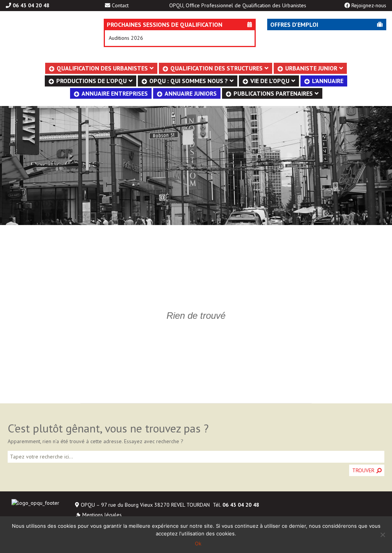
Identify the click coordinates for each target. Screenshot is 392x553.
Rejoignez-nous (368, 5)
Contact (120, 5)
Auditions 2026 (126, 37)
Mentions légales (102, 514)
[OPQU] (43, 38)
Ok (198, 543)
